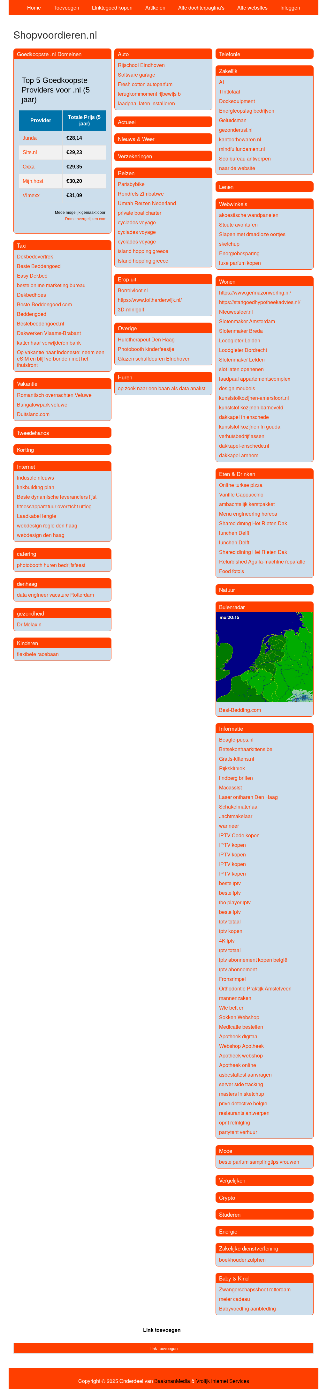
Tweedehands (33, 433)
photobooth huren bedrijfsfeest (51, 565)
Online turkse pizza (240, 485)
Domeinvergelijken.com (85, 219)
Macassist (230, 787)
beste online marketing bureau (51, 285)
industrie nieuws (35, 477)
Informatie (231, 728)
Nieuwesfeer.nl (236, 311)
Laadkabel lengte (36, 515)
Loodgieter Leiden (239, 340)
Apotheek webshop (241, 1055)
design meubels (237, 388)
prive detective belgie (243, 1103)
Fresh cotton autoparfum (145, 84)
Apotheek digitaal (239, 1036)
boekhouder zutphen (242, 1259)
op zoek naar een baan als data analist (161, 388)
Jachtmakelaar (235, 816)
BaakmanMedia (172, 1381)
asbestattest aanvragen (245, 1074)
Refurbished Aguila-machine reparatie (262, 561)
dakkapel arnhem (238, 455)
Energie (228, 1231)
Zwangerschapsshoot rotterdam (255, 1289)
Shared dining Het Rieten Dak (253, 523)
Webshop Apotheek (241, 1045)
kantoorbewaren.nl (240, 139)
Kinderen (27, 643)
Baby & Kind (233, 1278)
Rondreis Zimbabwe (141, 193)
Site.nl (30, 152)
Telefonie (229, 54)
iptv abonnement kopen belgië (253, 959)
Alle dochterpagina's (201, 7)
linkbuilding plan (35, 487)
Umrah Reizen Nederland (147, 203)
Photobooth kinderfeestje (146, 349)
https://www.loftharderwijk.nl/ (150, 299)
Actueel (127, 122)
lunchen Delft (234, 532)
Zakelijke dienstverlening (248, 1248)
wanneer (229, 825)
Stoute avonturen (238, 224)
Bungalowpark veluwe (42, 404)
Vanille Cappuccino (241, 494)
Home (34, 7)
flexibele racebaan (38, 654)
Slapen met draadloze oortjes (252, 234)
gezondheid (30, 613)
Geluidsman (233, 120)
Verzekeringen (135, 156)
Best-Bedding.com (240, 709)
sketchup (229, 243)
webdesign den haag (41, 535)
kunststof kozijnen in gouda (249, 426)
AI (221, 82)
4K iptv (227, 940)
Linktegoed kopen (112, 7)
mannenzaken (235, 998)
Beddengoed (31, 313)
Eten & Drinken (237, 474)
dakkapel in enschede (244, 417)
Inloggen (290, 7)
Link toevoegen (162, 1329)
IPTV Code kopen (239, 835)
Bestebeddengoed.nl (40, 323)
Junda (30, 138)
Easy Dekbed (32, 275)
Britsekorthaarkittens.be (245, 749)
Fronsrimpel (232, 978)
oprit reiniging (234, 1122)
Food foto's (231, 571)
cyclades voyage (137, 222)
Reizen (126, 173)
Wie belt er (231, 1007)
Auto (123, 54)
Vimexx (31, 195)
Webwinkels (233, 204)
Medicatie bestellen (241, 1026)
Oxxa (28, 166)
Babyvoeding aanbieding (247, 1308)
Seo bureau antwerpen (245, 158)
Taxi (22, 245)
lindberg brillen (236, 777)
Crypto (227, 1197)
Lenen (226, 186)
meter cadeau (234, 1299)
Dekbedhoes (31, 294)
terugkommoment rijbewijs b (149, 93)
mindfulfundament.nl (242, 149)
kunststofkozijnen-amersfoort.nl (254, 397)
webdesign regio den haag (47, 525)
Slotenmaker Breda (241, 330)
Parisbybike (131, 184)
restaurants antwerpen (244, 1112)
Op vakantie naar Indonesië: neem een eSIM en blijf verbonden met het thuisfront (60, 358)
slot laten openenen (241, 369)
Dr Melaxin (29, 624)
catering (26, 553)
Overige (127, 328)
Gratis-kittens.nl (236, 758)
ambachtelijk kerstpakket (247, 504)
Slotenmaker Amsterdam (247, 321)
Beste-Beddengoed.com (44, 304)
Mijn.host (33, 181)
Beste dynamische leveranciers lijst (56, 496)
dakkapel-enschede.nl (244, 445)
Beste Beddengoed (39, 266)
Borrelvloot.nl (133, 290)
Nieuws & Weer (136, 139)
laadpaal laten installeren (146, 103)
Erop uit (127, 279)
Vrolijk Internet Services (222, 1381)
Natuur (227, 590)
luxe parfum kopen (240, 262)
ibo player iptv (235, 902)
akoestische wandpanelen (248, 215)
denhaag (27, 583)
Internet (26, 466)
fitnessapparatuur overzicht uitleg (54, 506)
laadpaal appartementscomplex (254, 378)
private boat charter (139, 212)
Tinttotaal (229, 91)
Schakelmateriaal (239, 806)
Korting (25, 449)
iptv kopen (230, 931)
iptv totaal (230, 921)
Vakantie (27, 383)
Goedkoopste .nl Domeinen (49, 54)
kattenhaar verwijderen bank (49, 342)
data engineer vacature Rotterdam (55, 594)
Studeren (229, 1214)
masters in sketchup (241, 1093)
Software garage (136, 74)
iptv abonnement (238, 969)
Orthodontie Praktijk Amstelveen (255, 988)
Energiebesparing (239, 253)
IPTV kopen (232, 844)
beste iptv (230, 883)
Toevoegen (66, 7)
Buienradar (232, 607)
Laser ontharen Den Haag (248, 797)
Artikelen (155, 7)
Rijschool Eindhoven (141, 65)
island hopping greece (143, 251)
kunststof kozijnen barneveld (251, 407)
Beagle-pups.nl (236, 739)
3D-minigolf (131, 309)
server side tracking (241, 1084)
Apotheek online (237, 1065)
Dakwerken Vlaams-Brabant (49, 333)
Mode (225, 1150)
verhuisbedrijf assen (241, 436)
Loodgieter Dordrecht (243, 350)
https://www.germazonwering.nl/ (255, 292)
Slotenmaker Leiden (242, 359)
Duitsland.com (33, 414)
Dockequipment (237, 101)
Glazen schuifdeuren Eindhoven (154, 358)
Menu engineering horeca (248, 513)
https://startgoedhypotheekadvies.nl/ (259, 302)
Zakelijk (228, 71)
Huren (125, 377)
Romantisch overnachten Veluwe (54, 395)
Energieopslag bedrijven (246, 110)
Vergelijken (232, 1180)
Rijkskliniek (232, 768)
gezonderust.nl (236, 129)
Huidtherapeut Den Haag (146, 339)
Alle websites (252, 7)
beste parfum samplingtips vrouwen (259, 1161)
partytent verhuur (238, 1132)
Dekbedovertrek (35, 256)
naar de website (237, 168)
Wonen (227, 281)
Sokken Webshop (239, 1017)
